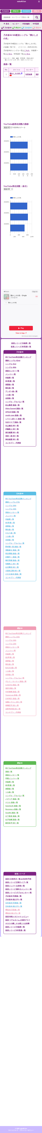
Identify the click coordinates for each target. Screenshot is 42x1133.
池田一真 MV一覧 (12, 436)
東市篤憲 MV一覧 (12, 432)
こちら (27, 50)
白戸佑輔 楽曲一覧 (12, 819)
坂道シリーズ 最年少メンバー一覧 (18, 889)
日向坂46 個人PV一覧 (13, 906)
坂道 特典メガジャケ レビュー (17, 917)
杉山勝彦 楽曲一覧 (12, 405)
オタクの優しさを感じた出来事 (17, 923)
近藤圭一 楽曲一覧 (12, 557)
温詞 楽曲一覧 (10, 688)
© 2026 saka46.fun (21, 1128)
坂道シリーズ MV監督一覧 (21, 347)
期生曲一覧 (9, 388)
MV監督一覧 (10, 381)
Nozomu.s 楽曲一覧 (13, 809)
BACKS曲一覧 (11, 668)
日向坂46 (26, 11)
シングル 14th (10, 640)
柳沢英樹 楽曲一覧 (12, 560)
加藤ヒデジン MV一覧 (13, 702)
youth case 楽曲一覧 (13, 415)
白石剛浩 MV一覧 (12, 567)
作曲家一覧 (9, 378)
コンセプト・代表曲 (13, 443)
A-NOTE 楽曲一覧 (12, 685)
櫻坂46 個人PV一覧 (12, 913)
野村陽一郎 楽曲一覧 (13, 547)
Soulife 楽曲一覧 (11, 813)
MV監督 (36, 24)
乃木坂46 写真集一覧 (13, 896)
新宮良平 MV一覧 (12, 823)
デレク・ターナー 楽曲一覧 (15, 681)
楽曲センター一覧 (12, 371)
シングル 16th (10, 505)
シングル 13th (10, 644)
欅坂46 (15, 11)
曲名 (7, 24)
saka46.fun (21, 1)
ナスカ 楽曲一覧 (11, 802)
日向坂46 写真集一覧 (13, 903)
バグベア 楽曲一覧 (12, 799)
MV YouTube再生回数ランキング (18, 357)
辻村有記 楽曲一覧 (12, 698)
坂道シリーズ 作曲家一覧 (21, 343)
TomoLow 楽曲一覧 (13, 695)
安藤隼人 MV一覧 (12, 564)
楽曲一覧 (8, 772)
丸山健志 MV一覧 (12, 426)
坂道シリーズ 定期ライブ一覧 (16, 882)
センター (15, 24)
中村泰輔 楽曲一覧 (12, 692)
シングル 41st (10, 364)
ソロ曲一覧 (9, 395)
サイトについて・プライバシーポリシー (21, 1130)
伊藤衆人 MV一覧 (12, 429)
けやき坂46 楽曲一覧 (13, 574)
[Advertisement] (21, 100)
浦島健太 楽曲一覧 (12, 550)
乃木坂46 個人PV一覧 (13, 899)
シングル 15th (10, 509)
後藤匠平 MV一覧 (12, 705)
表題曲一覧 (9, 384)
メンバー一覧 (10, 374)
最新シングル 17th (12, 502)
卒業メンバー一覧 (12, 778)
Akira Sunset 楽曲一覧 (14, 408)
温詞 (37, 74)
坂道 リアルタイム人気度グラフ (17, 920)
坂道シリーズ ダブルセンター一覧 (18, 893)
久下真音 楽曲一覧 (12, 816)
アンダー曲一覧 (11, 391)
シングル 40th (10, 367)
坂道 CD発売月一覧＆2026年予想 (18, 879)
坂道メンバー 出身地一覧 (15, 886)
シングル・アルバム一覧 (14, 402)
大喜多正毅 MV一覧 (12, 571)
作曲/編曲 (26, 24)
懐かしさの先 (15, 73)
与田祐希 (28, 74)
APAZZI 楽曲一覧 (12, 412)
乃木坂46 (5, 11)
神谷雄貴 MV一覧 (12, 439)
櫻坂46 (36, 11)
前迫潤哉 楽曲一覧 (12, 553)
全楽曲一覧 (9, 398)
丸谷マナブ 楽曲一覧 (13, 422)
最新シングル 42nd (12, 360)
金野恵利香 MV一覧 (12, 709)
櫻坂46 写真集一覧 (12, 910)
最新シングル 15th (12, 637)
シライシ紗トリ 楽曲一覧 (15, 419)
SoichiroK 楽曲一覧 (13, 806)
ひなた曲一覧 (10, 533)
